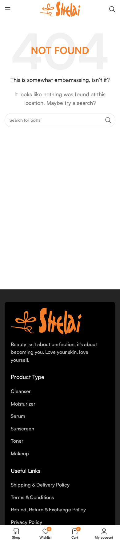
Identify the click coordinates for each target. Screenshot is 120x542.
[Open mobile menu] (8, 9)
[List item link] (60, 391)
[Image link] (46, 320)
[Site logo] (60, 9)
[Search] (112, 9)
